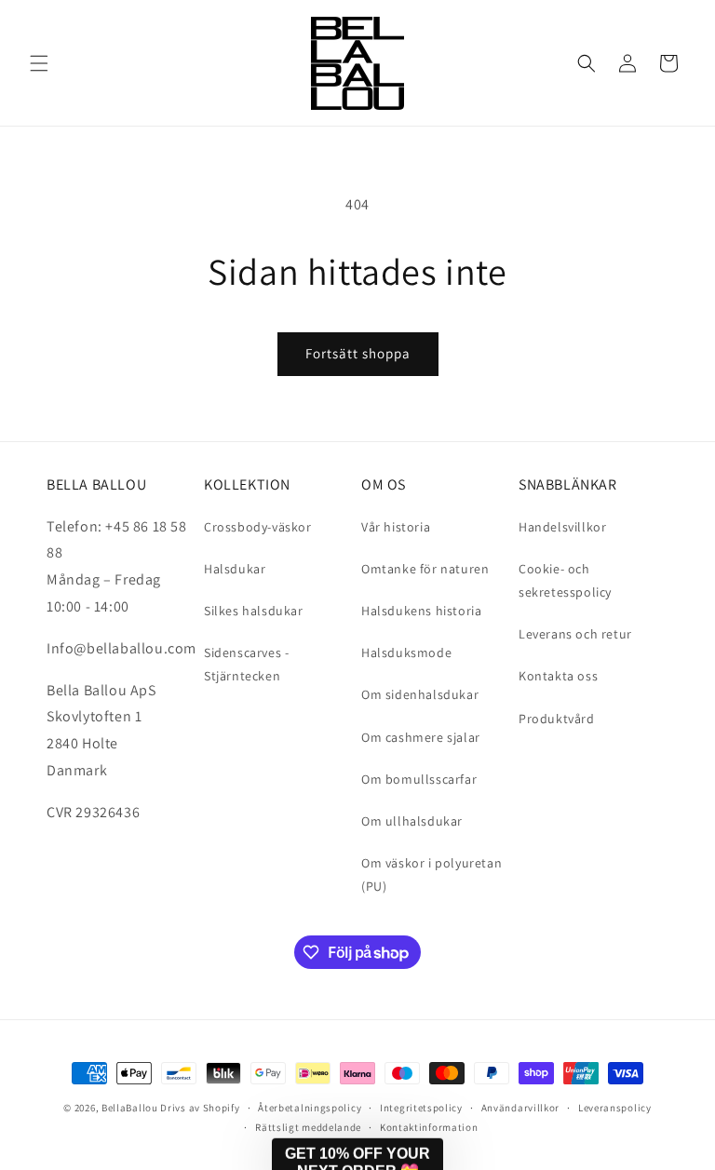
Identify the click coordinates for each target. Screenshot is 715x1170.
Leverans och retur (575, 633)
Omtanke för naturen (425, 568)
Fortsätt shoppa (358, 353)
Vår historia (395, 526)
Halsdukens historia (421, 610)
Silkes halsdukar (254, 610)
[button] (39, 63)
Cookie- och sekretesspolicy (565, 580)
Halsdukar (234, 568)
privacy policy (680, 1082)
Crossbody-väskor (258, 526)
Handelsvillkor (562, 526)
